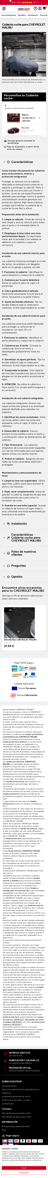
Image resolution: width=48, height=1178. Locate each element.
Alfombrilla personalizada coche (16, 1113)
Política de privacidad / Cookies (16, 1100)
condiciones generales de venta (16, 1097)
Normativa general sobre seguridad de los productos (20, 1091)
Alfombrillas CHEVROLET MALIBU (20, 640)
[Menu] (9, 9)
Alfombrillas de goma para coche (16, 1117)
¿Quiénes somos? (9, 1086)
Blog (4, 1130)
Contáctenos (8, 1104)
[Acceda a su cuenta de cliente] (40, 9)
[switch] (8, 15)
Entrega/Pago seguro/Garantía (16, 1126)
